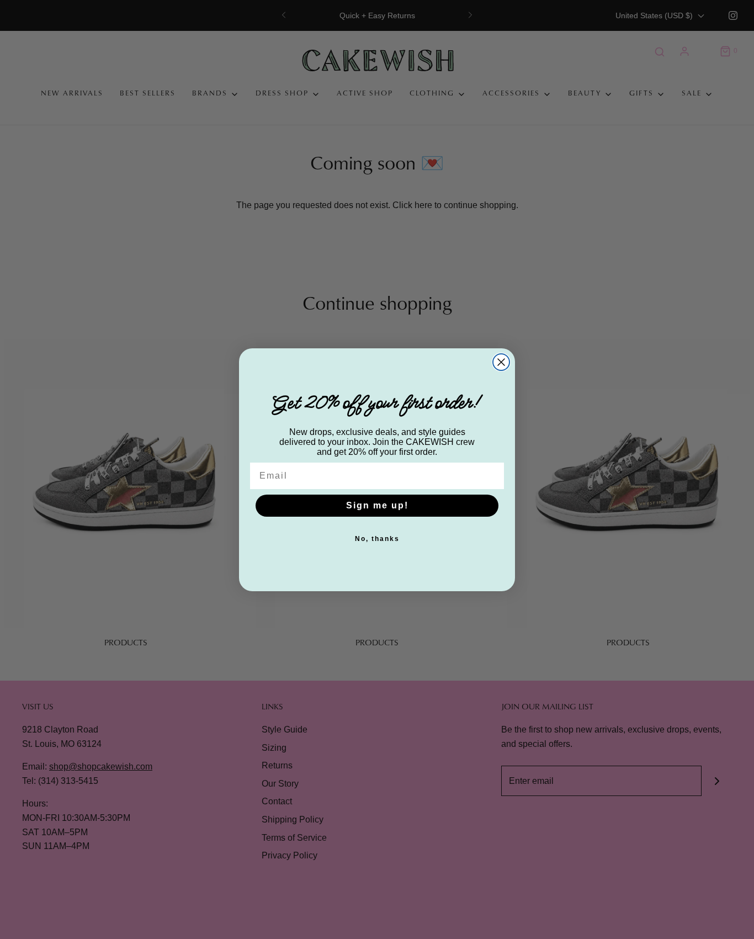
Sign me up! (377, 505)
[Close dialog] (501, 362)
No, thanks (377, 539)
